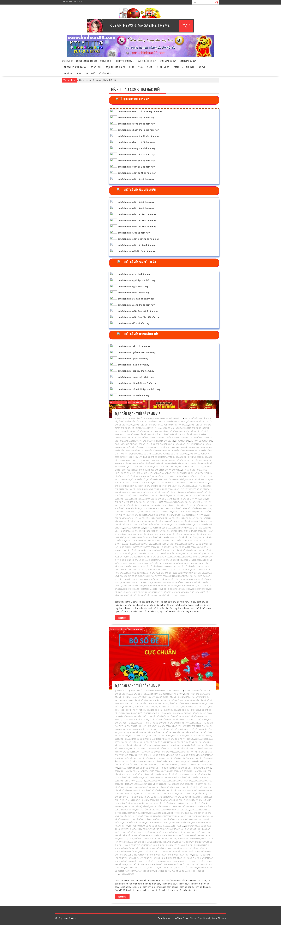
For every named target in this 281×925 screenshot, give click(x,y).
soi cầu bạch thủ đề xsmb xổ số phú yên (192, 492)
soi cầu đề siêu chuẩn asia (130, 777)
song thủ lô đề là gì (157, 864)
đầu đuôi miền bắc (187, 466)
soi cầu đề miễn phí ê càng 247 (194, 521)
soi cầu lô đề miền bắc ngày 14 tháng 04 (182, 563)
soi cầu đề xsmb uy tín (125, 793)
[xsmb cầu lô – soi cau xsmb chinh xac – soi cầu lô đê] (140, 55)
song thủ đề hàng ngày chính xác (184, 839)
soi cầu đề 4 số (203, 495)
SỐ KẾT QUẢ (104, 73)
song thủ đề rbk (152, 858)
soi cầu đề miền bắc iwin (126, 758)
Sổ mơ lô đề (96, 67)
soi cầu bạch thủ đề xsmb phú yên (157, 492)
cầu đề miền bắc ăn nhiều (174, 421)
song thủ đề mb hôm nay (126, 851)
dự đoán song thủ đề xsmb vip (137, 685)
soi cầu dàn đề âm (159, 495)
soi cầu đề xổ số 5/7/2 (161, 547)
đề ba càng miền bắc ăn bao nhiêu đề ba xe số (142, 473)
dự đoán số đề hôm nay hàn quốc (131, 716)
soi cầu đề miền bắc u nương (137, 521)
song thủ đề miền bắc (149, 851)
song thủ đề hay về (143, 842)
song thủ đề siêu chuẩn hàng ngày (155, 861)
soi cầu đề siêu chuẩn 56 (136, 537)
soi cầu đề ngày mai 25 (128, 534)
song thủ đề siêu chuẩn (126, 861)
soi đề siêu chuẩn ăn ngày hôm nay (160, 586)
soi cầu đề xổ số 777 (181, 547)
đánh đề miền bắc (156, 463)
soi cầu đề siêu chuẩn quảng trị (130, 781)
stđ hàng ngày (140, 867)
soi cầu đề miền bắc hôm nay (181, 518)
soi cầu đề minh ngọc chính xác (187, 528)
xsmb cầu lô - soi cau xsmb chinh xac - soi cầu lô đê (155, 418)
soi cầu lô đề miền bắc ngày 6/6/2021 (160, 566)
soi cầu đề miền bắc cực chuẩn (153, 518)
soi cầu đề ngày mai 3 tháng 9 (154, 534)
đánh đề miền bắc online (166, 466)
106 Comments (127, 874)
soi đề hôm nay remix (181, 582)
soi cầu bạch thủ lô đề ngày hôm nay (133, 495)
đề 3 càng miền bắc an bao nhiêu (166, 470)
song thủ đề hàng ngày (155, 839)
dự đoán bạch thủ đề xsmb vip (137, 413)
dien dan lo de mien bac (201, 441)
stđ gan (129, 867)
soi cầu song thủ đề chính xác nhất (173, 569)
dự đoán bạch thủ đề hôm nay (187, 444)
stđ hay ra (153, 867)
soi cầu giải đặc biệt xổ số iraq (182, 557)
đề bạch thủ (170, 473)
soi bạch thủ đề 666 (194, 479)
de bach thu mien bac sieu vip (160, 441)
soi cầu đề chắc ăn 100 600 (141, 499)
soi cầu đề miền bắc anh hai (142, 755)
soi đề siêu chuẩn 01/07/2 (157, 822)
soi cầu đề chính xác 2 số (176, 505)
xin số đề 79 (166, 592)
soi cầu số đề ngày (146, 569)
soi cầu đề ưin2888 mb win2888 (136, 547)
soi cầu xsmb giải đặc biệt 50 (191, 573)
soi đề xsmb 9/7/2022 (161, 826)
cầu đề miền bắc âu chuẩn (199, 421)
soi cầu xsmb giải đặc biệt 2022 (163, 573)
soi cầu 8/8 (180, 483)
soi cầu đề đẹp (165, 511)
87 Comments (181, 595)
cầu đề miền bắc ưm (124, 425)
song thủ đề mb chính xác (195, 848)
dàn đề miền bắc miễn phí (163, 437)
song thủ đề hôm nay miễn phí (194, 845)
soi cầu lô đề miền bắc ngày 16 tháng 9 (136, 803)
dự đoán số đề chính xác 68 (157, 450)
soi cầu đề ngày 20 (123, 771)
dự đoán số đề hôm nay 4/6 (132, 457)
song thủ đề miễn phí (138, 855)
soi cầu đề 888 (121, 499)
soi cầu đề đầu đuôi (148, 511)
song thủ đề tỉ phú (181, 861)
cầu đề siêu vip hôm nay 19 (146, 425)
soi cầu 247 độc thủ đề (141, 483)
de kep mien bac (182, 441)
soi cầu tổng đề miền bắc (136, 573)
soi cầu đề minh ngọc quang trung (180, 531)
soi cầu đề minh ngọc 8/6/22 (158, 528)
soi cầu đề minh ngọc (134, 528)
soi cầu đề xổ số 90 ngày (134, 550)
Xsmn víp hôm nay (188, 60)
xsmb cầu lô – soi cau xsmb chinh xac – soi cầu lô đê (87, 60)
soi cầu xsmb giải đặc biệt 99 (135, 813)
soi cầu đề (190, 495)
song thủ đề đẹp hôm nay (131, 839)
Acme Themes (219, 918)
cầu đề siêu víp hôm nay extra (177, 697)
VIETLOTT (177, 67)
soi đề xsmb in (159, 589)
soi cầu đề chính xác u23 (126, 511)
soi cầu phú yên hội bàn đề (136, 806)
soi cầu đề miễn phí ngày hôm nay (154, 524)
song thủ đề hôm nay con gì (166, 845)
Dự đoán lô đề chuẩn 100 (75, 67)
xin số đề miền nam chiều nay (185, 592)
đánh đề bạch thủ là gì (136, 463)
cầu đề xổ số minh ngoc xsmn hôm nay (187, 703)
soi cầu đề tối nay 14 (124, 784)
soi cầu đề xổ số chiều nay (185, 550)
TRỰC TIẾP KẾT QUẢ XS (115, 67)
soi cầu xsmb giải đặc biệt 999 (148, 576)
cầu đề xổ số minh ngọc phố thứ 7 (146, 431)
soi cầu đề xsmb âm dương (169, 553)
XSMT (149, 67)
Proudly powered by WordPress (173, 918)
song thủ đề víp (198, 861)
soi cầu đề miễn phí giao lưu (139, 761)
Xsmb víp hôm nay (124, 60)
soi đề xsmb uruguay (170, 829)
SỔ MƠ (79, 73)
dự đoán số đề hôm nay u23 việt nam (185, 460)
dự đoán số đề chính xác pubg (173, 454)
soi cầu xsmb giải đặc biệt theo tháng (149, 579)
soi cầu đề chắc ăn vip (129, 505)
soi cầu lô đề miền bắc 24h (149, 563)
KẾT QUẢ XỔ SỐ (162, 67)
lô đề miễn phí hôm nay (160, 719)
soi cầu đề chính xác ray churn (156, 508)
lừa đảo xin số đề (176, 479)
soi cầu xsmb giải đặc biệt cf (176, 576)
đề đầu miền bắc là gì (157, 479)
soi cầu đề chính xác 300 (200, 505)
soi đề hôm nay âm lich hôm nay (136, 582)
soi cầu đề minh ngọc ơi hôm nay (146, 531)
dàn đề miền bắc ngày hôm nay (190, 437)
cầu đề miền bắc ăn (153, 421)
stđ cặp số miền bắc (199, 864)
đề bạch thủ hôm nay (187, 473)
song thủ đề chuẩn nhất (172, 835)
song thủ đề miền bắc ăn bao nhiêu (177, 851)
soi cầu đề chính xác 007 (152, 505)
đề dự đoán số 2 (138, 479)
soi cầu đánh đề (177, 495)
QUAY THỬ (90, 73)
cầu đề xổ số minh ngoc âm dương (174, 428)
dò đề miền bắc (122, 444)
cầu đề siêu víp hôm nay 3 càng (173, 425)
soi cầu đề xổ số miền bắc (144, 553)
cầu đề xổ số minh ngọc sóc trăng (179, 431)
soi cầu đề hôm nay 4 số (184, 511)
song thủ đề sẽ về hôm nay (200, 858)
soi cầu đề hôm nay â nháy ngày (134, 752)
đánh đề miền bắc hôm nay (140, 466)
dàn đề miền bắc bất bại (151, 434)
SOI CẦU (202, 67)
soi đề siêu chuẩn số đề (189, 586)
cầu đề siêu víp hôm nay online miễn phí (139, 428)
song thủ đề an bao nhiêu (149, 832)
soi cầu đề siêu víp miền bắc (165, 544)
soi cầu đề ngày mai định (180, 534)
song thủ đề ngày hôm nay (179, 855)
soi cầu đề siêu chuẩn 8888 (161, 537)
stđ (187, 864)
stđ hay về (164, 867)
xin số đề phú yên (132, 595)
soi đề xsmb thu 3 (200, 589)
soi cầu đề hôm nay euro (143, 515)
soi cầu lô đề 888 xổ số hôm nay (147, 560)
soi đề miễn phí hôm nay (134, 822)
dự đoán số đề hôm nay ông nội (152, 460)
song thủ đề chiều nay (194, 832)
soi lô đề (184, 829)
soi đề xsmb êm (129, 589)
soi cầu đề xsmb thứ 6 (192, 553)
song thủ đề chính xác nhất (145, 835)
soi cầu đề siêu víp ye (188, 544)
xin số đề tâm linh (149, 595)
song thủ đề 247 (128, 832)
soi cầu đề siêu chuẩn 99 (186, 537)
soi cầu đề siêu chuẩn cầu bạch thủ (143, 540)
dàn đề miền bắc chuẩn (174, 434)
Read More (122, 617)
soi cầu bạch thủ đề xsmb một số (183, 489)
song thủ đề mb (174, 848)
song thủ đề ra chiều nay (131, 858)
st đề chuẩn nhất (176, 864)
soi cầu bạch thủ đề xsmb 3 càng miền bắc (185, 726)
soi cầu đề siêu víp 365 (142, 544)
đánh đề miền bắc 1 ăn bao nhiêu (180, 463)
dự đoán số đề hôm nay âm (159, 457)
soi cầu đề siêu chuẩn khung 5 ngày (178, 540)
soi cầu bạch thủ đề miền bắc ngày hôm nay (164, 486)
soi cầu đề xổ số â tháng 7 (159, 550)
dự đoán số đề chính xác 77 (184, 450)
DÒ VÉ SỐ (68, 73)
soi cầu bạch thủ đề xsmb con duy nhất (148, 489)
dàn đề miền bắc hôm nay (139, 437)
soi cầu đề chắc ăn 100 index (193, 499)
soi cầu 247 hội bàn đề (163, 483)
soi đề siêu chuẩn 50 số (132, 586)
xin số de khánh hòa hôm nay (146, 592)
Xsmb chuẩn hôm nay (146, 60)
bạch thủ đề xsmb (193, 418)
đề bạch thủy (197, 476)
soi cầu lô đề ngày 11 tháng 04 (192, 566)
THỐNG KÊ (190, 67)
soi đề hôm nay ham (161, 582)
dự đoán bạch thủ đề (161, 444)
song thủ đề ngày (157, 855)
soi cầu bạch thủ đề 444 (197, 483)
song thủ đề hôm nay (141, 845)
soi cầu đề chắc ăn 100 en (167, 499)
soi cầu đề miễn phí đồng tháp (165, 521)
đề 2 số (200, 466)
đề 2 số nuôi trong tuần (138, 470)
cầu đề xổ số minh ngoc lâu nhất (183, 700)
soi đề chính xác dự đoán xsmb (182, 579)
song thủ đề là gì (158, 848)
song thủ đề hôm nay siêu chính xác (132, 848)
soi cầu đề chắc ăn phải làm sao (158, 742)
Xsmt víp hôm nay (168, 60)
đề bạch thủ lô (125, 476)
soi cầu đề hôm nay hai (166, 515)
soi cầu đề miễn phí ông (182, 524)
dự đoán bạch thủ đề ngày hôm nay (162, 447)
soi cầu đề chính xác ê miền (127, 508)
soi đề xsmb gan (144, 589)
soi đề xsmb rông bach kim (179, 589)
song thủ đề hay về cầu (164, 842)
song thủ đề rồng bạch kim (173, 858)
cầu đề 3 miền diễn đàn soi (130, 421)
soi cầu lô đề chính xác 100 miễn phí (179, 560)
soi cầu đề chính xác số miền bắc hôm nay (191, 508)
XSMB (131, 67)
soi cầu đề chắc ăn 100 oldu (180, 739)
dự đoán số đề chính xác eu (145, 454)
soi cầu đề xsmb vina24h (137, 557)
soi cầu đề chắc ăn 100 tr (151, 502)
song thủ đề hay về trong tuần (191, 842)
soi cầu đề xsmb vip (158, 557)
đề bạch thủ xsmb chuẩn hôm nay (174, 476)
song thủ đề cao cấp (173, 832)
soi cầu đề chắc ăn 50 (174, 502)
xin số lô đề (163, 595)
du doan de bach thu (140, 444)
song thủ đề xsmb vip (137, 864)
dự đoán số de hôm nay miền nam (139, 707)
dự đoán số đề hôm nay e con (187, 457)
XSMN (140, 67)
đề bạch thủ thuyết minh (145, 476)
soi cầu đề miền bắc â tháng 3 (192, 515)
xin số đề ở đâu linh (148, 871)
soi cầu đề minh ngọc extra (132, 768)
